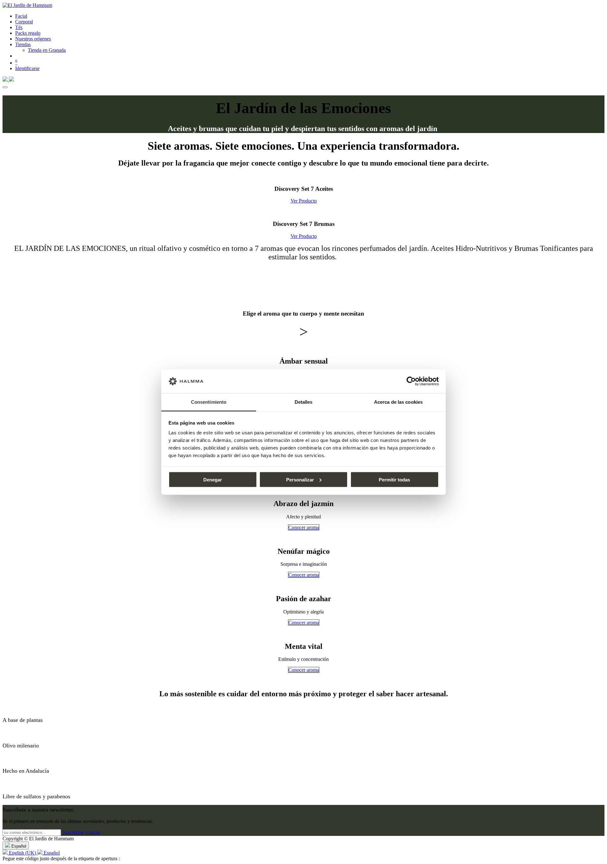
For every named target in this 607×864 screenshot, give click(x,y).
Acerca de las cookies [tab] (398, 402)
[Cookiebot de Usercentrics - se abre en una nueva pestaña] (411, 381)
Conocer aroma (303, 527)
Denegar (212, 479)
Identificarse (27, 68)
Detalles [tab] (304, 402)
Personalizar (300, 479)
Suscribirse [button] (73, 832)
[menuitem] (21, 16)
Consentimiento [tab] (208, 402)
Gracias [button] (93, 832)
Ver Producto (304, 200)
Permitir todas (394, 479)
